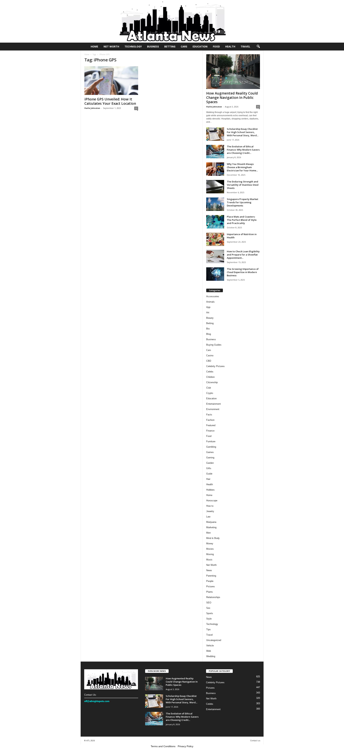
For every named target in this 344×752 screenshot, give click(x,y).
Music (209, 559)
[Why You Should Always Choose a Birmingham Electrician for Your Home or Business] (215, 169)
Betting (169, 46)
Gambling (211, 446)
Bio (208, 328)
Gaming (210, 457)
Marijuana (211, 522)
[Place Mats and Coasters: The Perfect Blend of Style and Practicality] (215, 221)
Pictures (210, 586)
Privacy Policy (185, 746)
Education (200, 46)
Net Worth (111, 46)
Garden (210, 463)
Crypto (209, 393)
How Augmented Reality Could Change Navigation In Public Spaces (232, 97)
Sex (208, 608)
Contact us (255, 740)
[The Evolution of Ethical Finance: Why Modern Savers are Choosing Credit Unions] (215, 151)
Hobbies (210, 489)
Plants (209, 591)
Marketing (211, 527)
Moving (210, 554)
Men (208, 532)
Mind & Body (213, 538)
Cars (184, 46)
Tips (208, 629)
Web (208, 651)
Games (210, 452)
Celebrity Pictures (215, 366)
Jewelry (210, 511)
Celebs (209, 371)
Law (208, 516)
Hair (208, 479)
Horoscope (211, 500)
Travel (245, 46)
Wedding (210, 656)
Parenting (211, 575)
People (209, 581)
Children (210, 377)
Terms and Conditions (163, 746)
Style (209, 618)
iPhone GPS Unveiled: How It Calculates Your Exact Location (110, 101)
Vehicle (210, 645)
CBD (208, 361)
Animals (210, 301)
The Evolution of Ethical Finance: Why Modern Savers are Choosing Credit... (243, 150)
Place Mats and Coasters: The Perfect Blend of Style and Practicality (242, 220)
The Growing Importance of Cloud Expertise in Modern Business (243, 272)
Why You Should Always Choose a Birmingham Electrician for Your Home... (242, 167)
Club (208, 387)
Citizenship (212, 382)
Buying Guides (213, 344)
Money (209, 543)
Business (153, 46)
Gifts (208, 468)
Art (207, 312)
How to (209, 506)
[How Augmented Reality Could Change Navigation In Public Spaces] (233, 71)
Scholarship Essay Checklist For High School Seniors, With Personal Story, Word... (242, 132)
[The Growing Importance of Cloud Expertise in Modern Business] (215, 274)
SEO (208, 602)
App (208, 307)
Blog (208, 334)
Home (94, 46)
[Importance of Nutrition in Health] (215, 239)
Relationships (213, 597)
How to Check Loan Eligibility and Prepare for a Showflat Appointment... (243, 254)
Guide (209, 473)
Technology (133, 46)
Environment (212, 409)
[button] (258, 46)
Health (230, 46)
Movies (210, 549)
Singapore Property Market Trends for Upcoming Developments (242, 202)
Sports (209, 613)
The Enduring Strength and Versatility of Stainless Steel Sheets (243, 185)
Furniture (210, 441)
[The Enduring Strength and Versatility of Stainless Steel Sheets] (215, 186)
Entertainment (213, 403)
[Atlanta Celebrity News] (172, 21)
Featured (210, 425)
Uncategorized (213, 640)
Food (216, 46)
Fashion (210, 420)
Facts (209, 414)
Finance (210, 430)
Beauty (210, 318)
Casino (209, 355)
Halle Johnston (92, 108)
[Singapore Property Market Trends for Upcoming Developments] (215, 204)
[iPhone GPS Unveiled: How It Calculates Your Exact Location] (111, 80)
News (209, 570)
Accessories (212, 296)
